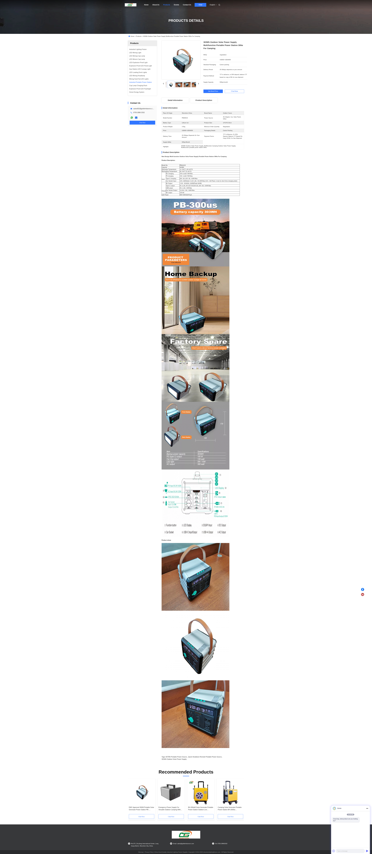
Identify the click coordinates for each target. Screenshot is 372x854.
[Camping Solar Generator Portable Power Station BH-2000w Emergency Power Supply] (230, 792)
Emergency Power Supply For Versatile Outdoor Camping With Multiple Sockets (169, 809)
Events (176, 5)
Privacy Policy (149, 852)
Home (146, 5)
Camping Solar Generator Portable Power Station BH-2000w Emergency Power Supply (230, 809)
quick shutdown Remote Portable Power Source (205, 757)
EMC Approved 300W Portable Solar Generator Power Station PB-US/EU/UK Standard (141, 809)
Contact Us (187, 5)
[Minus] (367, 808)
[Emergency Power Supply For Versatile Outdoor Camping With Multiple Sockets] (171, 792)
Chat (200, 5)
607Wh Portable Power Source (176, 757)
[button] (131, 797)
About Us (155, 5)
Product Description (203, 100)
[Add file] (333, 851)
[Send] (367, 851)
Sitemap (140, 852)
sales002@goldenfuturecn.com (144, 108)
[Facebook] (362, 589)
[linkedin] (362, 594)
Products (166, 5)
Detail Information (175, 100)
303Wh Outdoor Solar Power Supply (174, 759)
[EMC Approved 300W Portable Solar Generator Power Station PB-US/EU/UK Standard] (141, 792)
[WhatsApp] (131, 117)
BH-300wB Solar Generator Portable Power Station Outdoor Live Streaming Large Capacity (200, 809)
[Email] (136, 117)
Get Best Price (213, 91)
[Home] (130, 5)
